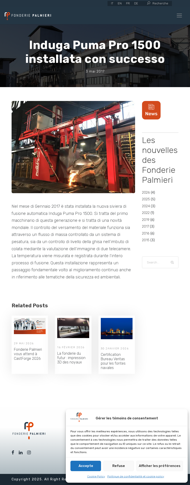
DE (136, 3)
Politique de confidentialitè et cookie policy (135, 476)
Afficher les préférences (159, 466)
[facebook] (13, 452)
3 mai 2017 (95, 71)
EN (120, 3)
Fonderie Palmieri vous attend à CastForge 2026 (28, 353)
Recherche (160, 3)
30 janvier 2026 (115, 348)
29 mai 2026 (24, 343)
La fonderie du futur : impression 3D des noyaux (71, 357)
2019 (145, 220)
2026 (146, 192)
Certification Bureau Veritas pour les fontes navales (113, 361)
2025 (146, 199)
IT (112, 3)
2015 (145, 240)
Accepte (86, 466)
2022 (146, 213)
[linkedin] (20, 452)
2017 (145, 226)
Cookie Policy (96, 476)
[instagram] (29, 452)
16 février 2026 (71, 347)
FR (128, 3)
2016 (145, 233)
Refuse (118, 466)
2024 (146, 206)
